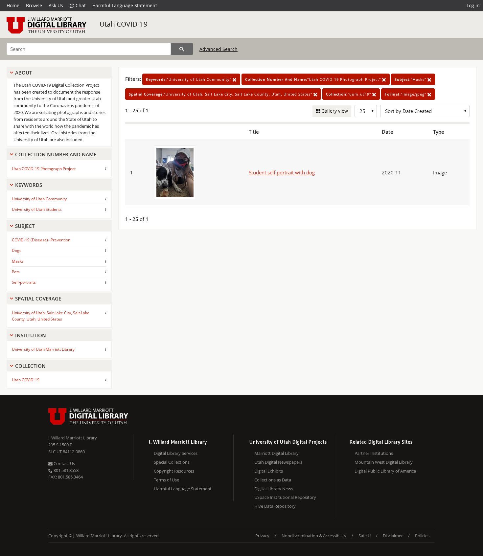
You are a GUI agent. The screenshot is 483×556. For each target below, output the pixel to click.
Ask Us (56, 5)
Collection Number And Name (55, 154)
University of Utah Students (37, 209)
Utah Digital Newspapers (278, 462)
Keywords (28, 185)
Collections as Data (272, 480)
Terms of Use (166, 480)
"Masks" (411, 79)
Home (13, 5)
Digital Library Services (175, 453)
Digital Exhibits (268, 471)
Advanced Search (218, 49)
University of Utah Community (39, 199)
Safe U (364, 536)
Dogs (16, 250)
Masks (18, 261)
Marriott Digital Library (276, 453)
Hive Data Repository (275, 506)
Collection (30, 366)
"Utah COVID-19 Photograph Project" (313, 79)
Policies (422, 536)
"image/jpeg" (406, 94)
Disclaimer (393, 536)
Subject (24, 226)
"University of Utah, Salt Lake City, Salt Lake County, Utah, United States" (221, 94)
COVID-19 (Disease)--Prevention (41, 240)
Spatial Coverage (38, 298)
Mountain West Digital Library (384, 462)
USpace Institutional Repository (285, 497)
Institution (30, 335)
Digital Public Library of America (385, 471)
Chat (80, 5)
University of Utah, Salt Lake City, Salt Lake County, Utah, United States (50, 316)
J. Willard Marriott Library (72, 438)
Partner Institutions (374, 453)
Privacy (262, 536)
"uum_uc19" (349, 94)
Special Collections (172, 462)
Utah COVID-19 (124, 24)
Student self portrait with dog (282, 172)
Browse (34, 5)
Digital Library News (273, 489)
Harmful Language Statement (124, 5)
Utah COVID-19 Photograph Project (44, 168)
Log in (473, 5)
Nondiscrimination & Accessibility (314, 536)
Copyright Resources (174, 471)
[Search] (182, 49)
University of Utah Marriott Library (43, 349)
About (23, 72)
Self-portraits (24, 282)
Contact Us (64, 463)
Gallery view (334, 111)
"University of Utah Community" (189, 79)
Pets (16, 272)
